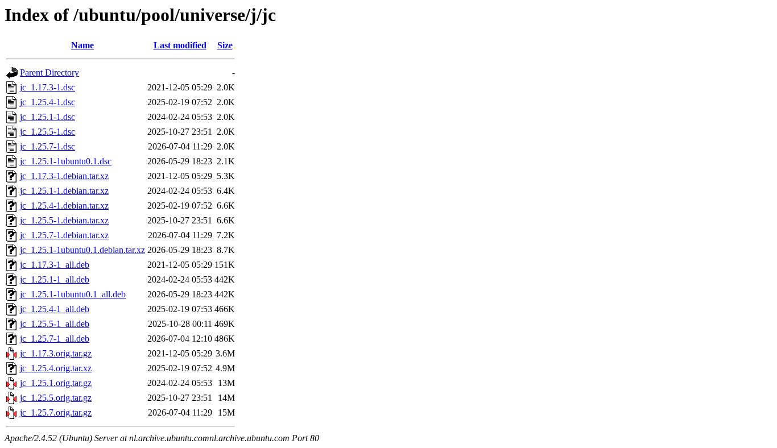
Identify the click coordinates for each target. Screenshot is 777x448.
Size (225, 45)
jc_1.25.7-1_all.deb (54, 338)
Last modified (180, 45)
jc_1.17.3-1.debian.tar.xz (64, 176)
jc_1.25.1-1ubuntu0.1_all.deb (73, 294)
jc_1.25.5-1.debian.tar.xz (64, 220)
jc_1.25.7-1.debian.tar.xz (64, 235)
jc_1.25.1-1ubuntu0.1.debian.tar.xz (82, 250)
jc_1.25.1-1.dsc (47, 117)
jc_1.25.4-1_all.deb (54, 309)
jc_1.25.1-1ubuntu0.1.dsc (65, 161)
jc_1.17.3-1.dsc (47, 87)
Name (82, 45)
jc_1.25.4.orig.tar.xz (56, 368)
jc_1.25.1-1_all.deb (54, 279)
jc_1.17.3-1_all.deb (54, 264)
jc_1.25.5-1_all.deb (54, 324)
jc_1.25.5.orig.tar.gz (56, 398)
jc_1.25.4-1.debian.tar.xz (64, 205)
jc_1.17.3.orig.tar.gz (56, 353)
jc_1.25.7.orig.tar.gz (56, 412)
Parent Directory (49, 72)
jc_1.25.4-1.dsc (47, 102)
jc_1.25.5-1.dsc (47, 131)
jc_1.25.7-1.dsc (47, 146)
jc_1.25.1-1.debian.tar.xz (64, 191)
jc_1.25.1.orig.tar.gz (56, 383)
